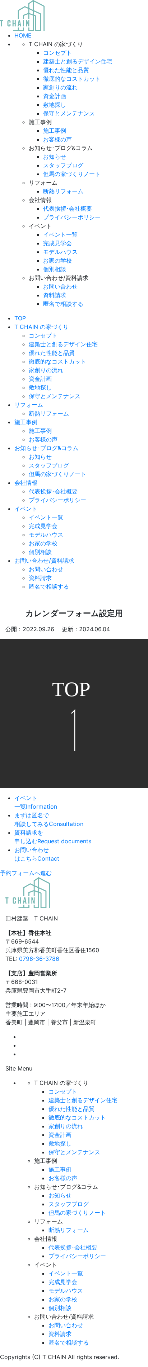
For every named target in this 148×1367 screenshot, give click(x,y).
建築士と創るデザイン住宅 (77, 61)
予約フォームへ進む (26, 872)
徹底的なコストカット (72, 78)
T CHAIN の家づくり (41, 326)
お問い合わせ (60, 286)
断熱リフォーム (63, 191)
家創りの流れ (60, 87)
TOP (20, 318)
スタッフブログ (63, 165)
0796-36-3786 (39, 958)
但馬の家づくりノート (72, 173)
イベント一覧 (60, 234)
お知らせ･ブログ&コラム (46, 448)
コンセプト (57, 52)
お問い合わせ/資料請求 (44, 560)
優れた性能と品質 (66, 70)
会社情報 (25, 482)
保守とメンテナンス (69, 113)
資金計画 (54, 96)
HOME (23, 35)
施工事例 (54, 130)
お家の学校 (57, 260)
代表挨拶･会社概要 (67, 208)
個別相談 (54, 269)
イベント (25, 508)
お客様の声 (57, 139)
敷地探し (54, 104)
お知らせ (54, 156)
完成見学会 (57, 243)
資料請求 (54, 295)
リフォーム (28, 404)
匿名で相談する (63, 303)
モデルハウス (60, 251)
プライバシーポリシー (72, 217)
